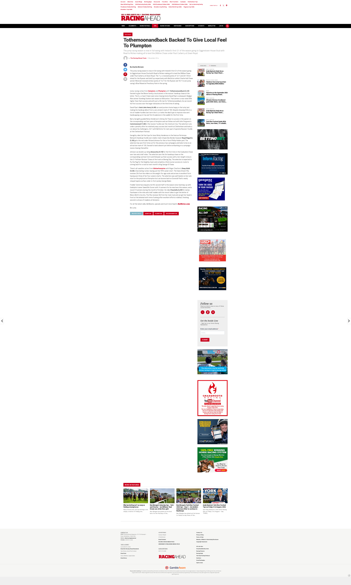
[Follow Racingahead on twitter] (223, 5)
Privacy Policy (200, 535)
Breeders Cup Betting (160, 7)
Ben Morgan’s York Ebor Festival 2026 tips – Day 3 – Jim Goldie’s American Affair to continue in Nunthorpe (187, 508)
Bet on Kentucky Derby (196, 4)
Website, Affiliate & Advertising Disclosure (207, 539)
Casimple (183, 2)
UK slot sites (199, 546)
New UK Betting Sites (127, 4)
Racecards (157, 2)
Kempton (151, 91)
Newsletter (211, 26)
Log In (221, 26)
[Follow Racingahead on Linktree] (227, 6)
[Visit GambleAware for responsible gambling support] (178, 568)
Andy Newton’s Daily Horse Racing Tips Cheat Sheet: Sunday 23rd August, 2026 (214, 72)
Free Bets (165, 2)
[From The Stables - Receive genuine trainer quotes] (212, 278)
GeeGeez (198, 558)
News (123, 26)
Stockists (201, 26)
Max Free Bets (174, 2)
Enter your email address (209, 329)
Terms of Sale (199, 537)
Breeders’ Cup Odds (126, 9)
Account (123, 2)
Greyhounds (177, 26)
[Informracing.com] (212, 174)
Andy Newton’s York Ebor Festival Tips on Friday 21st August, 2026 (214, 506)
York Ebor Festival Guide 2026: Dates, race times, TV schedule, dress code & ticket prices (216, 122)
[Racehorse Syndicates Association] (212, 250)
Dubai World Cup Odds (175, 7)
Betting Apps (148, 2)
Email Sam (123, 553)
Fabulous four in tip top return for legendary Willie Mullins (216, 83)
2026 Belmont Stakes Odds (180, 4)
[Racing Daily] (212, 219)
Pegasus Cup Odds (189, 7)
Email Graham (162, 539)
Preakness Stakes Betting (128, 7)
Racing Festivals (145, 26)
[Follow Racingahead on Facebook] (220, 5)
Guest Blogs (138, 2)
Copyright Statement (201, 541)
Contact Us (199, 532)
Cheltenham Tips (193, 2)
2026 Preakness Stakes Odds (161, 4)
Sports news (199, 562)
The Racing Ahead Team (138, 58)
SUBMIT (205, 340)
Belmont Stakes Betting (145, 7)
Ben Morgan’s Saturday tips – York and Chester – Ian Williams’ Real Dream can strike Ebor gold (161, 507)
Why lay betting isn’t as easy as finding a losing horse (134, 506)
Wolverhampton (159, 168)
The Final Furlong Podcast (203, 555)
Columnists (132, 26)
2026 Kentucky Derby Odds (143, 4)
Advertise (130, 2)
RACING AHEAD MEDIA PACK (166, 541)
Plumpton (162, 91)
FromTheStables (200, 560)
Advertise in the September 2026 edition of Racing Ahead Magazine (217, 93)
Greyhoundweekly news (202, 548)
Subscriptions (189, 26)
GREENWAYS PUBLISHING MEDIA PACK (169, 544)
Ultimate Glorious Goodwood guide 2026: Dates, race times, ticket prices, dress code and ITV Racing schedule (216, 101)
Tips (155, 26)
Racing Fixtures (165, 26)
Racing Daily (199, 553)
